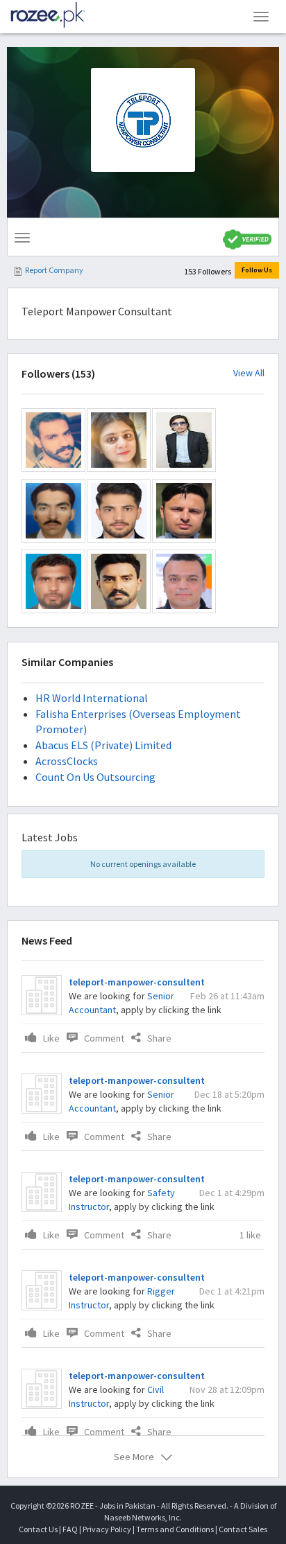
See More (134, 1456)
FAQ (70, 1529)
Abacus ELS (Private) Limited (103, 745)
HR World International (91, 698)
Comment (104, 1038)
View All (248, 373)
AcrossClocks (66, 761)
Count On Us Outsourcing (95, 777)
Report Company (54, 270)
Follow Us (257, 269)
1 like (250, 1235)
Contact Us (38, 1529)
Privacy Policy (107, 1529)
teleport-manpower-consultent (137, 982)
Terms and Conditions (175, 1529)
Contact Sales (243, 1529)
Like (51, 1038)
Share (159, 1038)
